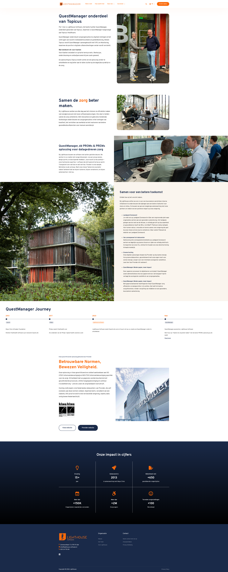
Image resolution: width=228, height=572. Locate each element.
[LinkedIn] (60, 554)
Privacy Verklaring (128, 545)
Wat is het (88, 4)
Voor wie (110, 4)
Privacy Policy (165, 569)
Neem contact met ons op (130, 539)
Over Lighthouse (102, 545)
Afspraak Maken (127, 542)
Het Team (100, 542)
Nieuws (100, 539)
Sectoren (120, 4)
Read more (168, 338)
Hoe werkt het (99, 4)
